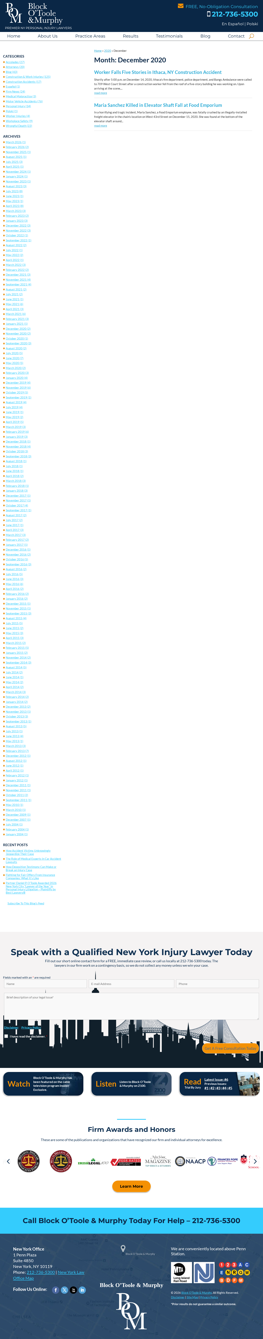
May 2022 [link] (12, 255)
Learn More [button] (131, 1186)
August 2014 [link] (14, 667)
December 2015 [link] (16, 603)
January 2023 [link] (14, 220)
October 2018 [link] (15, 451)
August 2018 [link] (14, 461)
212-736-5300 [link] (235, 14)
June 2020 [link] (12, 358)
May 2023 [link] (12, 201)
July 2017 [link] (12, 520)
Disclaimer (11, 1027)
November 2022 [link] (16, 230)
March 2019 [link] (14, 427)
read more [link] (100, 93)
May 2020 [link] (12, 363)
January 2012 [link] (14, 780)
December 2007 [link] (16, 819)
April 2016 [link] (12, 588)
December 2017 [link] (16, 495)
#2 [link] (212, 1088)
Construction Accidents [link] (20, 81)
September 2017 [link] (16, 510)
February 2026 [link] (15, 147)
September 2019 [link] (16, 397)
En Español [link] (233, 24)
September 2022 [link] (16, 240)
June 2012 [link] (12, 765)
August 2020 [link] (14, 348)
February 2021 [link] (15, 319)
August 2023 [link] (14, 186)
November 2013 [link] (16, 711)
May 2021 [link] (12, 304)
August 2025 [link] (14, 156)
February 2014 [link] (15, 696)
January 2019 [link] (14, 436)
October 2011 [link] (15, 795)
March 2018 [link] (14, 480)
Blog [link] (205, 36)
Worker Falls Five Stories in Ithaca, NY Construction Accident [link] (158, 72)
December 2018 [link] (16, 441)
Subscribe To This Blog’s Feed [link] (26, 903)
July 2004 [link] (12, 824)
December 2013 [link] (16, 706)
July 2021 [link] (12, 294)
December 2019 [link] (16, 382)
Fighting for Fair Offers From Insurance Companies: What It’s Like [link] (30, 876)
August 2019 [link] (14, 402)
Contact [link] (236, 36)
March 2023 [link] (14, 211)
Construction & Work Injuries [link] (24, 76)
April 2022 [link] (12, 260)
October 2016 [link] (15, 559)
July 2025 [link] (12, 161)
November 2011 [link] (16, 790)
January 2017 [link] (14, 544)
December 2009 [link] (16, 814)
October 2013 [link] (15, 716)
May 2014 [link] (12, 682)
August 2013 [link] (14, 726)
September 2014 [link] (16, 662)
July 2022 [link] (12, 250)
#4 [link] (224, 1088)
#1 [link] (206, 1088)
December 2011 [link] (16, 785)
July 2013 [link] (12, 731)
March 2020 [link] (14, 368)
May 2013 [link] (12, 741)
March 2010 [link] (14, 809)
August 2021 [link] (14, 289)
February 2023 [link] (15, 215)
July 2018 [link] (12, 466)
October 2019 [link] (15, 392)
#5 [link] (230, 1088)
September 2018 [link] (16, 456)
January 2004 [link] (14, 834)
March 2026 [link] (14, 142)
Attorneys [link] (12, 67)
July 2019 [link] (12, 407)
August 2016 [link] (14, 569)
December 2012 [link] (16, 755)
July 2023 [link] (12, 191)
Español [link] (11, 86)
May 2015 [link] (12, 633)
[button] (8, 1161)
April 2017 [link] (12, 530)
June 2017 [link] (12, 525)
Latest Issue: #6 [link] (216, 1079)
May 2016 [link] (12, 584)
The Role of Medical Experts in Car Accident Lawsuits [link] (33, 860)
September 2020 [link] (16, 343)
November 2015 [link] (16, 608)
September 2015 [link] (16, 613)
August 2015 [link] (14, 618)
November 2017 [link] (16, 500)
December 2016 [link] (16, 549)
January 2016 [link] (14, 598)
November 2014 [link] (16, 657)
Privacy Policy (31, 1027)
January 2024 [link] (14, 176)
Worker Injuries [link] (16, 116)
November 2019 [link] (16, 387)
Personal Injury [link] (15, 106)
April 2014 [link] (12, 687)
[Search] (251, 36)
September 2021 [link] (16, 284)
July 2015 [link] (12, 623)
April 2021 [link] (12, 309)
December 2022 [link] (16, 225)
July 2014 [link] (12, 672)
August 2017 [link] (14, 515)
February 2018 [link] (15, 485)
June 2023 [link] (12, 196)
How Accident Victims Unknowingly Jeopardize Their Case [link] (28, 852)
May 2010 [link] (12, 804)
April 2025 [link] (12, 166)
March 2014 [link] (14, 692)
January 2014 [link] (14, 701)
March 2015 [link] (14, 643)
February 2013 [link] (15, 751)
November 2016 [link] (16, 554)
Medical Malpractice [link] (19, 96)
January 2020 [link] (14, 377)
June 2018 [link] (12, 471)
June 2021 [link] (12, 299)
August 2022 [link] (14, 245)
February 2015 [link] (15, 647)
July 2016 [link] (12, 574)
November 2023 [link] (16, 181)
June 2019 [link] (12, 412)
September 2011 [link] (16, 800)
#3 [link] (218, 1088)
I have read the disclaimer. (28, 1036)
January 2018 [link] (14, 490)
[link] (34, 24)
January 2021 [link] (14, 323)
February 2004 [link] (15, 829)
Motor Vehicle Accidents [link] (21, 101)
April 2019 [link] (12, 422)
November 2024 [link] (16, 171)
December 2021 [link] (16, 274)
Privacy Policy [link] (209, 1297)
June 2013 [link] (12, 736)
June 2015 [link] (12, 628)
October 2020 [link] (15, 338)
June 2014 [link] (12, 677)
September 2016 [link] (16, 564)
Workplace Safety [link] (17, 121)
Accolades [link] (12, 62)
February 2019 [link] (15, 431)
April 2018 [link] (12, 476)
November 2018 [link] (16, 446)
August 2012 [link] (14, 760)
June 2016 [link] (12, 579)
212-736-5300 (41, 1272)
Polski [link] (252, 24)
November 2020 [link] (16, 333)
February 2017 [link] (15, 539)
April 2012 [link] (12, 770)
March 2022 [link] (14, 264)
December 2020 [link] (16, 328)
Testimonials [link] (169, 36)
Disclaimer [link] (178, 1297)
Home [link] (13, 36)
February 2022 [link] (15, 269)
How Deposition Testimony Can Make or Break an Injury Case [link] (31, 868)
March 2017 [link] (14, 535)
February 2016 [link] (15, 593)
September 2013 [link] (16, 721)
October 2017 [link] (15, 505)
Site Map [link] (192, 1297)
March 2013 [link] (14, 746)
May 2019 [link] (12, 417)
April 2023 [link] (12, 206)
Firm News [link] (12, 91)
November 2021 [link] (16, 279)
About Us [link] (48, 36)
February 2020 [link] (15, 372)
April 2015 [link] (12, 638)
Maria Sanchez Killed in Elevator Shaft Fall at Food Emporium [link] (158, 105)
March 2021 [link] (14, 314)
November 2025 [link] (16, 152)
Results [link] (130, 36)
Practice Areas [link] (90, 36)
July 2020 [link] (12, 353)
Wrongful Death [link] (16, 125)
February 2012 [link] (15, 775)
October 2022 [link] (15, 235)
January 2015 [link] (14, 652)
